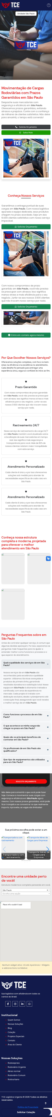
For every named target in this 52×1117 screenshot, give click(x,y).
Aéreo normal (14, 1071)
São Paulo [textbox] (7, 890)
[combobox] (26, 890)
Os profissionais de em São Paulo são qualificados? (22, 749)
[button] (49, 5)
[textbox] (26, 893)
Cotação (11, 1032)
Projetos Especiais (16, 1036)
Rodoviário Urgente (17, 1067)
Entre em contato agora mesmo (27, 335)
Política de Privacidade (28, 1107)
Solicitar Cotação (26, 1112)
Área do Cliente (15, 1044)
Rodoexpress (14, 1063)
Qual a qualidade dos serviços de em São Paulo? (24, 664)
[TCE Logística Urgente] (10, 5)
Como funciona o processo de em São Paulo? (22, 715)
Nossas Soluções (15, 1024)
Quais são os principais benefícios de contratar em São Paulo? (22, 738)
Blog (10, 1028)
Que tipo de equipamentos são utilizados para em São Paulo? (24, 760)
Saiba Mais (28, 132)
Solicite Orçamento (28, 127)
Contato (11, 1040)
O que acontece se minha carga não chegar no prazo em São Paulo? (21, 727)
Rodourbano (13, 1079)
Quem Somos (14, 1020)
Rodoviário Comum (16, 1075)
